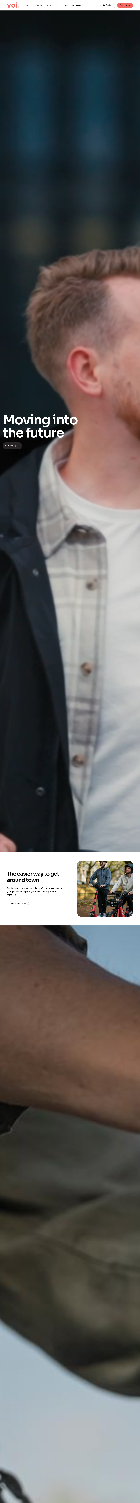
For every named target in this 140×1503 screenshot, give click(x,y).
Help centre (52, 5)
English (109, 5)
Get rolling (10, 445)
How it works (16, 903)
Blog (65, 5)
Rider (27, 5)
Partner (38, 5)
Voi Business (77, 5)
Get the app (125, 5)
